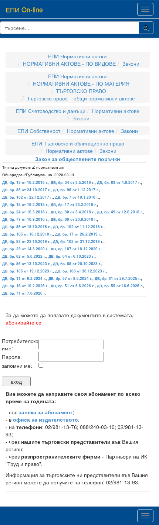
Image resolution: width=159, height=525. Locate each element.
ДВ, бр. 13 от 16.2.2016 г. (25, 182)
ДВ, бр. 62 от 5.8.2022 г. (24, 256)
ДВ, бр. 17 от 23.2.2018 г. (74, 204)
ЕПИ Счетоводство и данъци (50, 110)
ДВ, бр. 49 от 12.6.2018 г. (120, 212)
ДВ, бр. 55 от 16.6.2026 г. (120, 285)
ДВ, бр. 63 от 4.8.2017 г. (119, 182)
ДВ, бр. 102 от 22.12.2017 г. (27, 197)
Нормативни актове (115, 110)
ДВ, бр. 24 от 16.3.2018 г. (25, 212)
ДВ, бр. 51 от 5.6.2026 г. (73, 285)
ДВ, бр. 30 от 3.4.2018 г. (73, 212)
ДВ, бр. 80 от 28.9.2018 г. (74, 219)
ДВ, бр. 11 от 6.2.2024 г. (24, 278)
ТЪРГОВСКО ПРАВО (81, 91)
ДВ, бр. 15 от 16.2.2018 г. (25, 204)
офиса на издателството (45, 419)
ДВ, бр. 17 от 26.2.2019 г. (78, 234)
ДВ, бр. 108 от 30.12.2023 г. (80, 271)
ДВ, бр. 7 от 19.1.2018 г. (77, 197)
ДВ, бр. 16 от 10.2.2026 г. (25, 285)
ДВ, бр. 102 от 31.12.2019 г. (78, 241)
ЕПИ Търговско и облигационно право (77, 143)
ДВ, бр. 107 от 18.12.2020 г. (76, 248)
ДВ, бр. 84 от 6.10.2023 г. (71, 256)
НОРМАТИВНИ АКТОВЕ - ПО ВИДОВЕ (69, 63)
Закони (130, 63)
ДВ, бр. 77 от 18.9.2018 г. (25, 219)
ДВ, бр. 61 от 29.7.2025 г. (118, 278)
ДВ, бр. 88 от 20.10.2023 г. (77, 263)
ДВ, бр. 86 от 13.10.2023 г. (26, 263)
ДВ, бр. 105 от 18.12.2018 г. (27, 234)
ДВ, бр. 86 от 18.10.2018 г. (26, 226)
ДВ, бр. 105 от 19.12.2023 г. (27, 271)
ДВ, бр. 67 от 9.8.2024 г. (70, 278)
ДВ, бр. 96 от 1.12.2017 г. (76, 189)
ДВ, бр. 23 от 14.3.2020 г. (25, 248)
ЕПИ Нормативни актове (78, 56)
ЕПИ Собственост (38, 130)
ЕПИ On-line (24, 9)
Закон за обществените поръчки (77, 158)
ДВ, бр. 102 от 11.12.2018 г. (78, 226)
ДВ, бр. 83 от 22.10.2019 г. (26, 241)
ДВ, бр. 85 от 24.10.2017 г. (26, 189)
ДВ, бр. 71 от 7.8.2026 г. (24, 293)
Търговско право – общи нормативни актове (81, 98)
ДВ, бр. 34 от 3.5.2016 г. (73, 182)
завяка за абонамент (45, 412)
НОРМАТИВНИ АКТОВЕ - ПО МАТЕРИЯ (81, 83)
